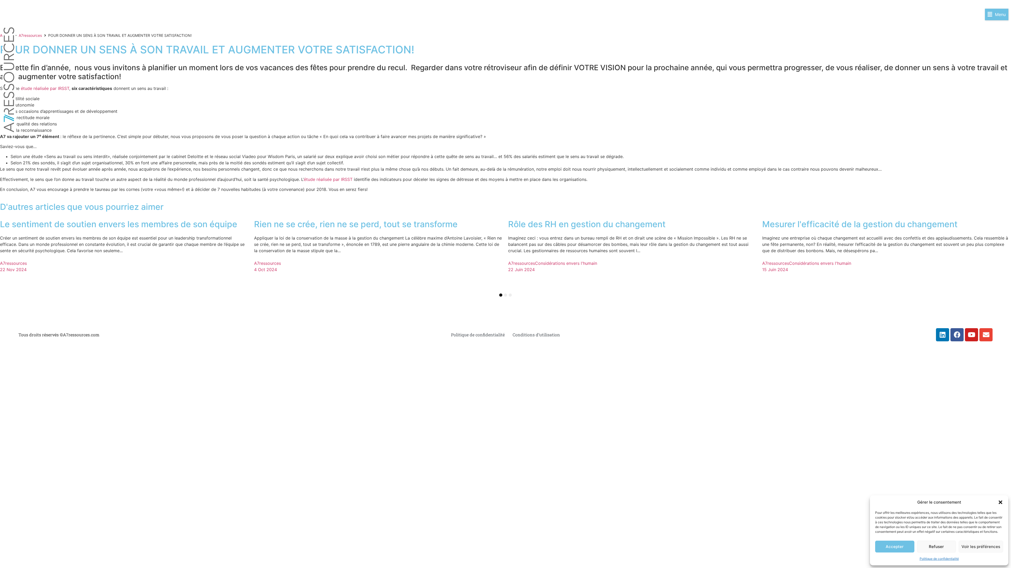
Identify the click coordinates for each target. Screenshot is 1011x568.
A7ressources (30, 35)
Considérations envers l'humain (566, 263)
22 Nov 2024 (13, 269)
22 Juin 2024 (521, 269)
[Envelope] (986, 334)
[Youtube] (971, 334)
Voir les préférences (981, 546)
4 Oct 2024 (265, 269)
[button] (1000, 502)
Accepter (895, 546)
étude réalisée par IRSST (45, 88)
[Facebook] (957, 334)
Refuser (936, 546)
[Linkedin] (942, 334)
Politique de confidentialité (939, 559)
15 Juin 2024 (775, 269)
